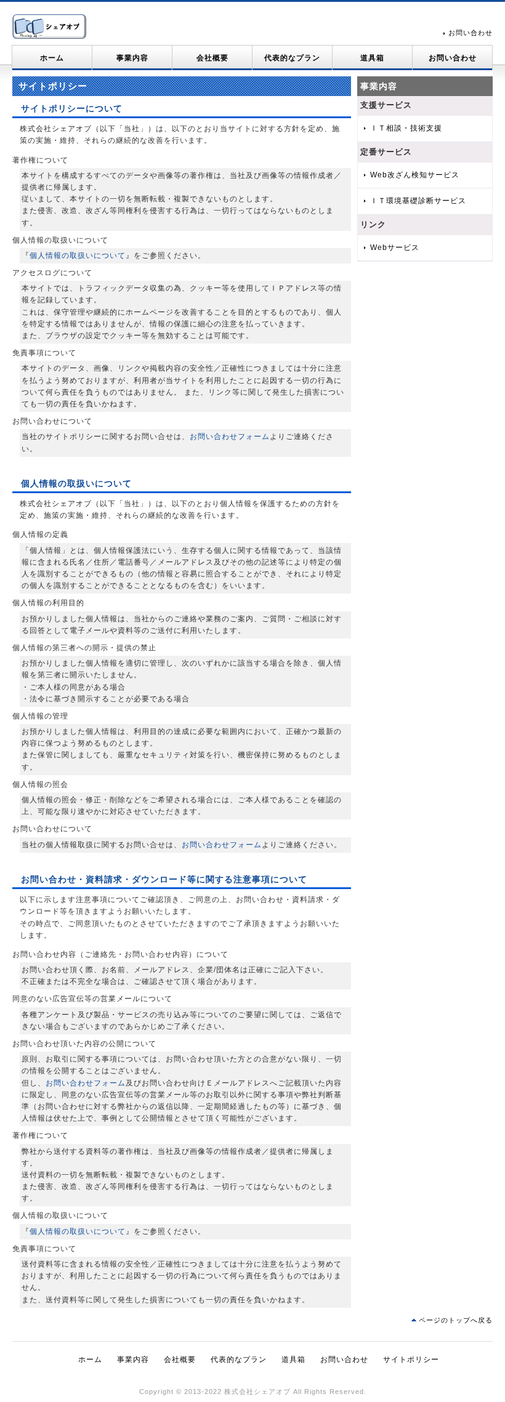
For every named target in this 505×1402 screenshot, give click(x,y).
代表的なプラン (292, 58)
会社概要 (212, 58)
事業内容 (132, 58)
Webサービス (394, 247)
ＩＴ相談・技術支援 (406, 128)
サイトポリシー (411, 1359)
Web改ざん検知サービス (414, 175)
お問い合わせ (470, 32)
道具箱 (372, 58)
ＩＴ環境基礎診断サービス (418, 200)
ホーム (52, 58)
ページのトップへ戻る (456, 1320)
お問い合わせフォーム (230, 436)
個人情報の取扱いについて (78, 255)
